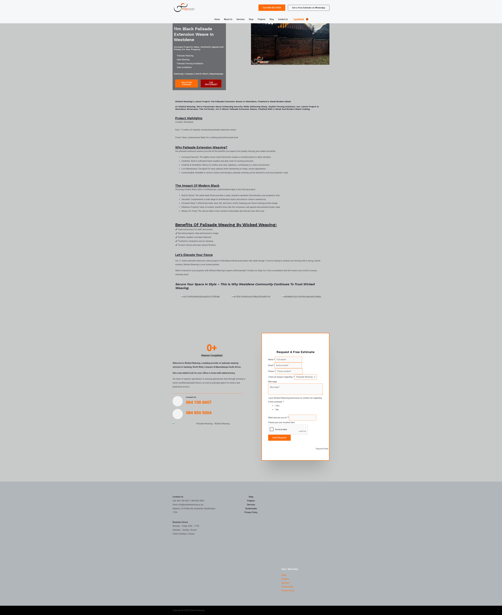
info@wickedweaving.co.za (190, 504)
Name (271, 359)
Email (271, 365)
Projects (261, 19)
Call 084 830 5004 (272, 7)
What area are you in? (278, 417)
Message (272, 381)
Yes (277, 405)
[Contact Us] (178, 401)
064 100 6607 (199, 402)
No (277, 409)
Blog (272, 19)
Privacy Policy (251, 512)
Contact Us (283, 19)
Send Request (279, 437)
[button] (309, 8)
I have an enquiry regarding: (281, 377)
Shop (251, 19)
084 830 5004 (199, 412)
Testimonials (251, 508)
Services (240, 19)
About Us (228, 19)
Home (217, 19)
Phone (271, 371)
